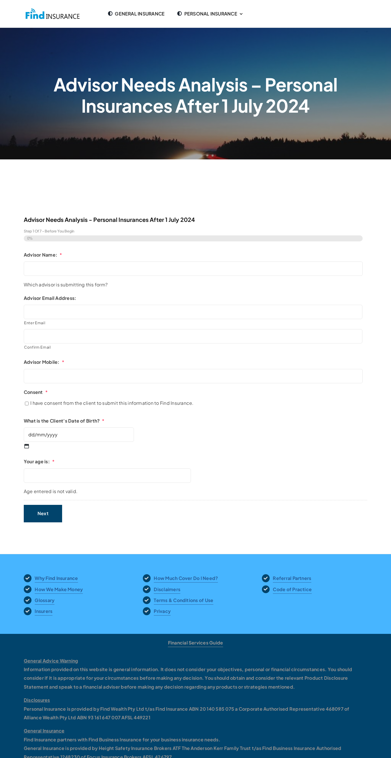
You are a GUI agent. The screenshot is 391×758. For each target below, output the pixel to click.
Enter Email (34, 323)
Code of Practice (292, 589)
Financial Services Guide (195, 643)
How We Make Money (59, 589)
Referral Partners (292, 578)
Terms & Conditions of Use (183, 600)
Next (42, 513)
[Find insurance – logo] (53, 10)
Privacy (162, 611)
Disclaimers (167, 589)
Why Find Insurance (56, 578)
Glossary (44, 600)
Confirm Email (37, 347)
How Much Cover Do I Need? (186, 578)
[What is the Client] (26, 446)
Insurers (43, 611)
